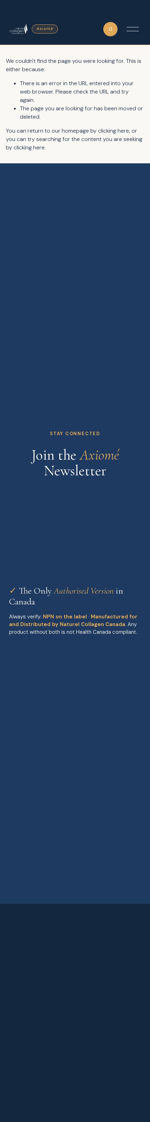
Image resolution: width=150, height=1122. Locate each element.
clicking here (113, 130)
